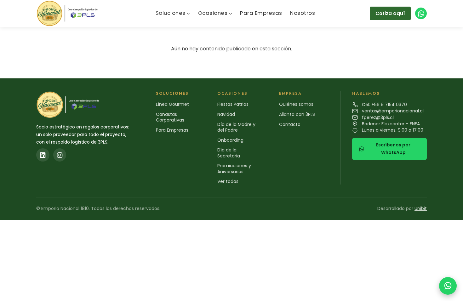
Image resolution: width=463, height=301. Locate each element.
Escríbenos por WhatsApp (393, 149)
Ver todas (227, 181)
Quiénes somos (296, 104)
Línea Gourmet (172, 104)
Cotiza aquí (390, 13)
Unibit (420, 208)
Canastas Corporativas (170, 117)
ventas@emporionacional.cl (393, 111)
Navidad (226, 114)
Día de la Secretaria (228, 153)
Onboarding (230, 140)
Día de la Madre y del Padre (236, 127)
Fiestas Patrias (233, 104)
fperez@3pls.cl (378, 117)
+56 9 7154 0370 (389, 104)
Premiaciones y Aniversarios (234, 168)
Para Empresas (172, 130)
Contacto (289, 124)
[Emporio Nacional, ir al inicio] (68, 13)
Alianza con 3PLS (297, 114)
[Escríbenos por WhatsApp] (448, 286)
